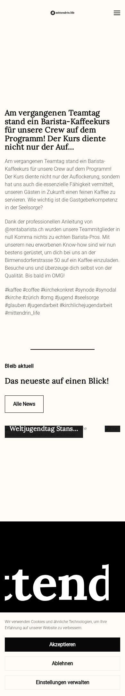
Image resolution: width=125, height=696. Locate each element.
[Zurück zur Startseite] (62, 13)
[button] (117, 13)
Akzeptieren (62, 644)
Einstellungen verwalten (62, 682)
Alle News (24, 404)
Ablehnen (62, 663)
